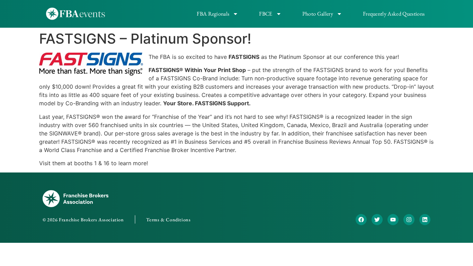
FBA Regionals (213, 13)
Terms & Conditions (168, 219)
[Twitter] (377, 219)
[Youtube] (393, 219)
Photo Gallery (317, 13)
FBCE (265, 13)
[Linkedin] (424, 219)
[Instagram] (408, 219)
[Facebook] (361, 219)
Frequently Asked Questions (394, 13)
